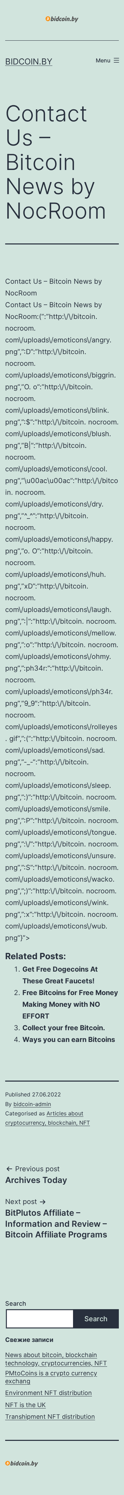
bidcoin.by (28, 62)
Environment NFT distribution (48, 1392)
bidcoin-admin (32, 1104)
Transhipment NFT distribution (50, 1416)
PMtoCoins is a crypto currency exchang (51, 1377)
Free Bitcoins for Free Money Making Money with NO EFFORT (70, 1004)
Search (15, 1303)
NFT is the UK (25, 1404)
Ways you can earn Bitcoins (68, 1039)
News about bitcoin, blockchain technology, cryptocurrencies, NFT (56, 1358)
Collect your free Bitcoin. (63, 1028)
